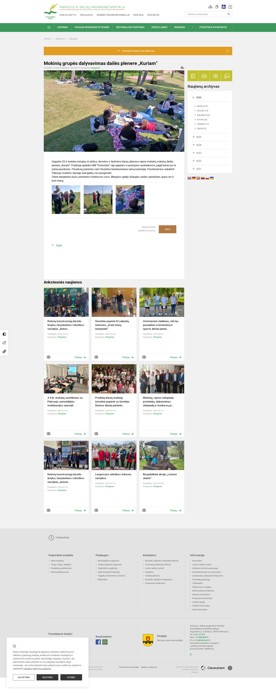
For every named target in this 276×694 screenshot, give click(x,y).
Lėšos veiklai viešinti (154, 568)
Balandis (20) (203, 115)
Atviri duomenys (199, 609)
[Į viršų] (230, 668)
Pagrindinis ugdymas (107, 568)
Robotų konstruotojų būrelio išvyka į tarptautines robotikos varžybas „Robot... (65, 325)
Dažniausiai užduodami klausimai (207, 576)
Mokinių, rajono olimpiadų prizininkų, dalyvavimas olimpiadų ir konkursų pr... (158, 401)
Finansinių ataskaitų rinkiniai (158, 564)
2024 (198, 145)
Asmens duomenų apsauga (205, 568)
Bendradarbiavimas (60, 572)
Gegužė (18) (202, 111)
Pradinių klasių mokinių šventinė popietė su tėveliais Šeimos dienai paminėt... (112, 401)
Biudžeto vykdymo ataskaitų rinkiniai (162, 561)
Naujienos (60, 38)
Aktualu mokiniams (201, 594)
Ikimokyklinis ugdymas (108, 561)
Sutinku (71, 677)
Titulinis (47, 38)
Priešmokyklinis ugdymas (110, 564)
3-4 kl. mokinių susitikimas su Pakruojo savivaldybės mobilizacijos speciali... (65, 401)
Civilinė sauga (198, 602)
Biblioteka (102, 579)
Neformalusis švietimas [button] (130, 27)
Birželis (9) (202, 106)
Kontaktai (153, 15)
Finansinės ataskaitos (155, 583)
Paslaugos (86, 15)
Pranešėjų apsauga (201, 579)
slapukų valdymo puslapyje (37, 668)
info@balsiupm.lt (203, 640)
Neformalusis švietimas (109, 572)
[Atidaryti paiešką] (229, 14)
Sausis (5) (201, 128)
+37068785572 (202, 637)
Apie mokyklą (57, 561)
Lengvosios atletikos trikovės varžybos (113, 476)
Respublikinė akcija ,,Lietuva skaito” (160, 476)
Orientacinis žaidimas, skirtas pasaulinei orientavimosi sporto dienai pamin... (161, 325)
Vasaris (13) (203, 124)
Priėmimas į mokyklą (201, 587)
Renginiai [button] (179, 27)
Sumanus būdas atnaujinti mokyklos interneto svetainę (187, 669)
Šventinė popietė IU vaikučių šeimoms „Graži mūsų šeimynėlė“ (112, 325)
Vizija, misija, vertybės (61, 564)
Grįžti (59, 245)
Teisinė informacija (201, 605)
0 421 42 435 (199, 634)
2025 (198, 137)
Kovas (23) (202, 120)
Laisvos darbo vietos (202, 564)
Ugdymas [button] (62, 27)
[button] (210, 7)
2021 (198, 169)
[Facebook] (98, 642)
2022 (198, 161)
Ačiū (167, 229)
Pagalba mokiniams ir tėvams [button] (92, 27)
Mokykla (138, 15)
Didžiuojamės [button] (159, 27)
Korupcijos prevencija (202, 598)
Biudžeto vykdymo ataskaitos (158, 579)
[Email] (104, 642)
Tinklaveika (197, 583)
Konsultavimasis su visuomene (206, 572)
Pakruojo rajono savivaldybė (170, 640)
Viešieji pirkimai (152, 576)
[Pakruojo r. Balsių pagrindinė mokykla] (51, 10)
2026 (198, 97)
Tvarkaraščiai (62, 537)
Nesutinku (47, 677)
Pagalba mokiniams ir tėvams (111, 576)
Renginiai (73, 38)
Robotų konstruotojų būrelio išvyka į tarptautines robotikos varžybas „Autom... (65, 478)
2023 (198, 153)
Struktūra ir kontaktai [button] (213, 27)
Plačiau (78, 357)
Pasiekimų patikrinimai (61, 568)
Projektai (149, 572)
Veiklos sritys (67, 15)
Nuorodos (197, 561)
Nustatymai (24, 677)
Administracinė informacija (113, 15)
